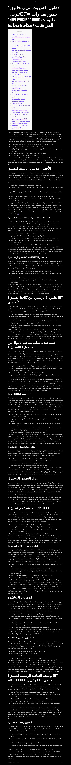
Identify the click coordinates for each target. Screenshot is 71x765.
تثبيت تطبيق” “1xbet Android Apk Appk (19, 123)
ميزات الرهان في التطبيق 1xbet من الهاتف (21, 121)
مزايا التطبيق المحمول (17, 59)
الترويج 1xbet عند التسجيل (17, 54)
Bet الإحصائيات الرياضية (17, 103)
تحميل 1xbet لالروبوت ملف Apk (18, 99)
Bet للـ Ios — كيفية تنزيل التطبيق (18, 68)
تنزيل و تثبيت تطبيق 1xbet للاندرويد (19, 110)
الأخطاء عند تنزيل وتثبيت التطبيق (19, 34)
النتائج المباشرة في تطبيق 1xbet (19, 61)
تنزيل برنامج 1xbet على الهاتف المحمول (20, 63)
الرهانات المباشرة (16, 65)
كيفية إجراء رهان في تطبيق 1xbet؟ (19, 119)
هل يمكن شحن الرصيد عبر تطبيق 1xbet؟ (20, 112)
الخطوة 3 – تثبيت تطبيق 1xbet (18, 101)
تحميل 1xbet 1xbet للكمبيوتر (18, 74)
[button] (35, 2)
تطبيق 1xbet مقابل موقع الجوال (18, 57)
